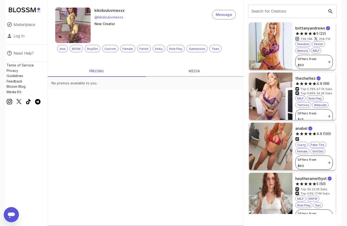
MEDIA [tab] (194, 71)
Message (224, 14)
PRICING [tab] (96, 71)
